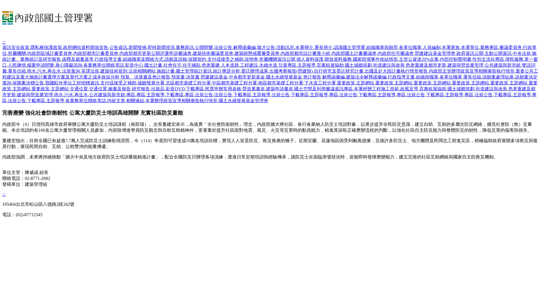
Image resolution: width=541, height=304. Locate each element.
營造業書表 (253, 88)
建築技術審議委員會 (213, 53)
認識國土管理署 (349, 47)
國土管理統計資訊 (194, 71)
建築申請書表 (279, 88)
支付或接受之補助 (225, 59)
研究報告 (141, 88)
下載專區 (195, 88)
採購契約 (197, 59)
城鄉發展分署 (151, 83)
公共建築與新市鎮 (503, 65)
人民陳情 (17, 65)
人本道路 (230, 65)
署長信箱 (17, 71)
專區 (130, 94)
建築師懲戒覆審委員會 (257, 53)
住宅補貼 (192, 65)
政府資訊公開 (470, 53)
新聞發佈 (137, 47)
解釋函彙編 (244, 47)
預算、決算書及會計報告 (145, 77)
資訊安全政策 (15, 47)
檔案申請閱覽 (40, 65)
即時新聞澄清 (161, 47)
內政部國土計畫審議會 (353, 53)
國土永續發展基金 (284, 77)
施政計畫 (166, 71)
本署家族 (451, 47)
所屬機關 (17, 53)
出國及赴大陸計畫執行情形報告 (396, 71)
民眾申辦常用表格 (223, 88)
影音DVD (175, 88)
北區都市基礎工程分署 (188, 83)
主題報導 (307, 65)
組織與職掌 (427, 77)
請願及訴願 (176, 59)
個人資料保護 (309, 59)
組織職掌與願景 (382, 47)
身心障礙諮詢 (68, 65)
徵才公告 (266, 47)
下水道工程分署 (320, 83)
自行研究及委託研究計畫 (338, 71)
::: (4, 42)
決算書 (192, 77)
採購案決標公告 (28, 83)
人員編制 (432, 47)
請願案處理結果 (498, 77)
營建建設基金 (214, 77)
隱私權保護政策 (46, 47)
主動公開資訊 (498, 53)
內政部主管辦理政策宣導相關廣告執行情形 (472, 71)
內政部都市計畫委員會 (95, 53)
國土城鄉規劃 (358, 65)
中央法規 (522, 53)
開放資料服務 (338, 59)
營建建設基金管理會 (435, 53)
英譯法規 (90, 71)
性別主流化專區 (488, 59)
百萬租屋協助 (330, 65)
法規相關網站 (142, 71)
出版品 (158, 88)
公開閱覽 (204, 47)
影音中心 (134, 65)
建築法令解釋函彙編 (366, 77)
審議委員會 (510, 47)
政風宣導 (409, 88)
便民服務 (514, 59)
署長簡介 (323, 47)
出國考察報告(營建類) (291, 71)
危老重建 (211, 65)
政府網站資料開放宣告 (85, 47)
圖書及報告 (119, 88)
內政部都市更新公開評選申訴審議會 (155, 53)
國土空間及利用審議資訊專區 (323, 88)
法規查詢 (71, 71)
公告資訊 (118, 47)
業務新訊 (185, 47)
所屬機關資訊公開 (277, 59)
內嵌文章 (116, 100)
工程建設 (249, 65)
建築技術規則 (113, 71)
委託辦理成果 (254, 71)
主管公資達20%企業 (419, 59)
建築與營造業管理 (465, 65)
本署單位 (470, 47)
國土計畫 (153, 65)
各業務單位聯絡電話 (103, 65)
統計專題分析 (226, 71)
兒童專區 (287, 65)
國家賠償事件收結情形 (375, 59)
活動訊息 (285, 47)
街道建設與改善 (389, 65)
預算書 (178, 77)
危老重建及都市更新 (426, 65)
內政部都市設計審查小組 (305, 53)
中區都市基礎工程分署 (234, 83)
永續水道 (268, 65)
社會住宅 (172, 65)
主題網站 (365, 83)
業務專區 (489, 47)
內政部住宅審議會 (396, 53)
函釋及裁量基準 (78, 59)
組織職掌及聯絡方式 (143, 59)
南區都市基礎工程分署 (280, 83)
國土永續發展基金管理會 (243, 100)
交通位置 (79, 88)
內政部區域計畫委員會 (49, 53)
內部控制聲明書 (455, 59)
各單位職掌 (410, 47)
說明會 (251, 59)
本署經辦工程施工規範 (376, 88)
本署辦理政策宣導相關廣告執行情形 (181, 100)
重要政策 (346, 83)
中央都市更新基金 (247, 77)
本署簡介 (304, 47)
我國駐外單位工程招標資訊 (72, 83)
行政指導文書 (108, 59)
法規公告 (223, 47)
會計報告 (312, 77)
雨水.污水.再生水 (44, 71)
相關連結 (135, 100)
